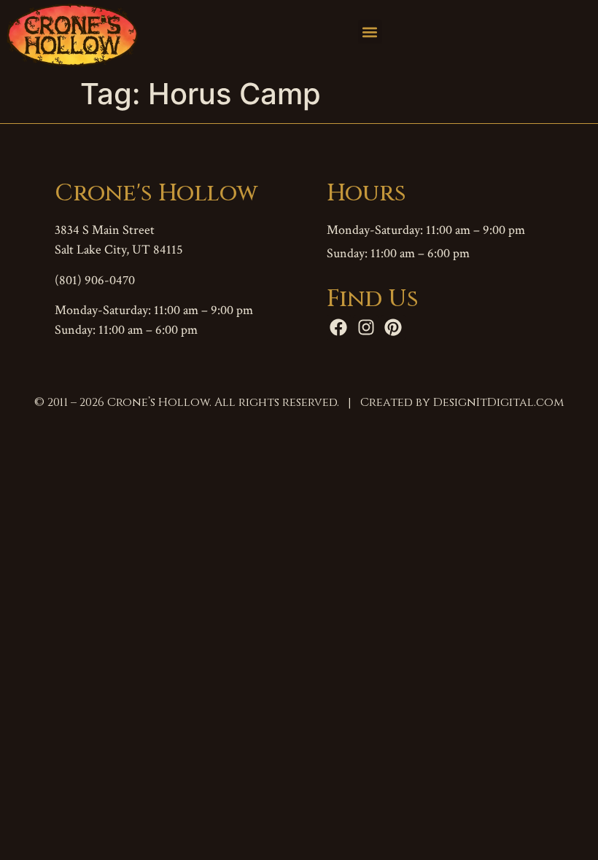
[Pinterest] (393, 327)
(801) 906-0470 (95, 280)
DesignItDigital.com (498, 402)
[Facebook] (339, 327)
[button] (370, 32)
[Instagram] (366, 327)
